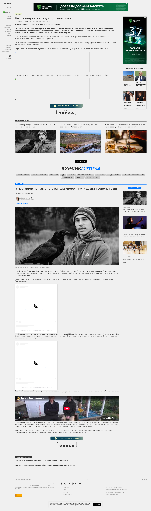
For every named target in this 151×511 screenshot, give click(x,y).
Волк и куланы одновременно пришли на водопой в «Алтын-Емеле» (79, 126)
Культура (100, 175)
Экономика (8, 31)
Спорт (9, 33)
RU (5, 7)
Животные (18, 203)
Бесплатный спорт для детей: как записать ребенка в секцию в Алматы (134, 260)
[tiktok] (73, 483)
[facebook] (80, 483)
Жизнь (71, 175)
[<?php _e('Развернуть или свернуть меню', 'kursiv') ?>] (10, 56)
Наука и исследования (133, 175)
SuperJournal (7, 27)
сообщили (21, 279)
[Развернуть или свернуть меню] (10, 41)
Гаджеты (54, 175)
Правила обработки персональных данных (116, 489)
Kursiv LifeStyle (99, 273)
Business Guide (7, 23)
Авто (9, 20)
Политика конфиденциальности (114, 487)
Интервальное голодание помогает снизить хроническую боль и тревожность (125, 126)
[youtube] (69, 483)
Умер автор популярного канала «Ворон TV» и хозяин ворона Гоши (35, 126)
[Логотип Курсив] (7, 3)
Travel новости (39, 175)
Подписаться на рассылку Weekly (70, 477)
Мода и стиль (114, 175)
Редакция (8, 45)
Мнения (9, 35)
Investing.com (65, 33)
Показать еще (80, 161)
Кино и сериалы (85, 175)
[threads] (76, 483)
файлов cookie (73, 506)
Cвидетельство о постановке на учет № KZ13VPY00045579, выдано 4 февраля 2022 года (33, 485)
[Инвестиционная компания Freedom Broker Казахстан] (6, 12)
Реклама (8, 47)
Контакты (65, 492)
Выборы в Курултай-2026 (112, 494)
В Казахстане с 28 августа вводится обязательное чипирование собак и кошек (45, 465)
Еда (63, 175)
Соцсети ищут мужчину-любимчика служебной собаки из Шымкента (41, 460)
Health (9, 29)
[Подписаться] (89, 480)
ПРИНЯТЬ (97, 504)
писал (33, 430)
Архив (9, 37)
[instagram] (61, 483)
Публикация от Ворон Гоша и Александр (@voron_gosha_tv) (36, 330)
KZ (10, 7)
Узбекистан (8, 59)
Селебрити (68, 178)
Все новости (23, 175)
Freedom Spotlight (6, 51)
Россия (25, 203)
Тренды (79, 178)
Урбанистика (92, 178)
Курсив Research (7, 22)
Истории (9, 18)
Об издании (66, 487)
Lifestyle (8, 25)
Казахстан (8, 58)
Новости (9, 16)
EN (7, 7)
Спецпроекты (7, 49)
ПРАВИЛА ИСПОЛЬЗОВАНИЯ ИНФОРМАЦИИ (115, 492)
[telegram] (65, 483)
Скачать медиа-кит (67, 494)
